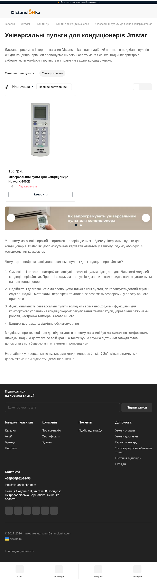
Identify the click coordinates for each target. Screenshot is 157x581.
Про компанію (51, 430)
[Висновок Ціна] (149, 87)
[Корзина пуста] (149, 12)
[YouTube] (36, 511)
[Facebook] (9, 511)
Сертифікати (50, 436)
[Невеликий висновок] (142, 87)
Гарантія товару (126, 442)
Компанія (49, 422)
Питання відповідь (128, 458)
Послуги (11, 448)
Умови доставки (126, 436)
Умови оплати (125, 430)
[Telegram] (27, 511)
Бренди (10, 442)
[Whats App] (54, 511)
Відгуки (47, 442)
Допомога (123, 422)
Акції (8, 436)
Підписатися (137, 407)
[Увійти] (139, 12)
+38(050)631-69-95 (17, 478)
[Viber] (45, 511)
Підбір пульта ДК (90, 430)
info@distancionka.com (20, 484)
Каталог (10, 430)
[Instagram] (18, 511)
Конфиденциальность (19, 551)
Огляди (120, 464)
